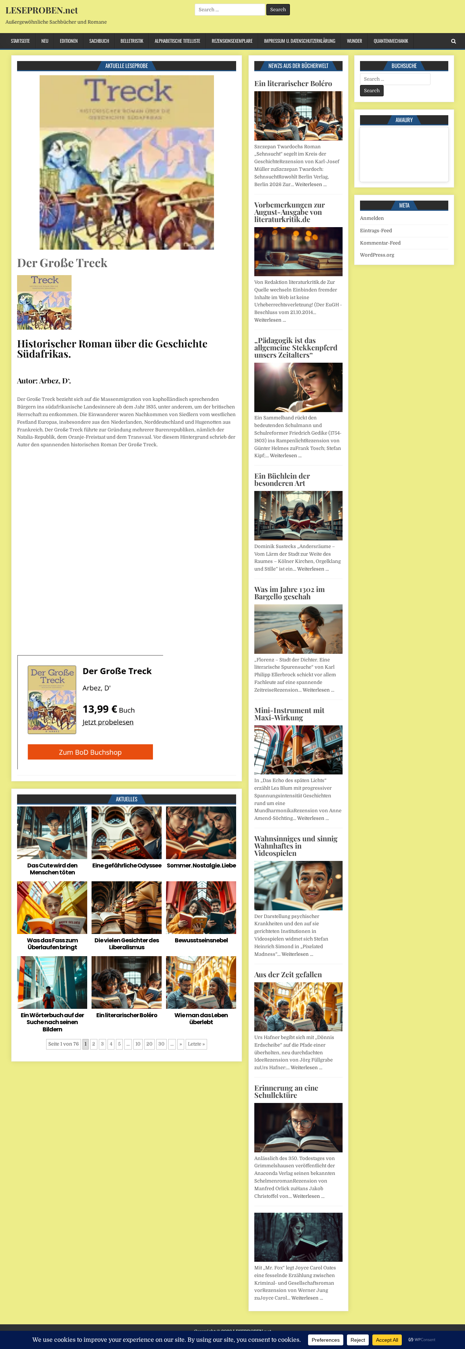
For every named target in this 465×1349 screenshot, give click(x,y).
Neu (44, 40)
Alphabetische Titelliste (177, 40)
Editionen (69, 40)
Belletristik (132, 40)
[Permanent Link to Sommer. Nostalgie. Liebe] (201, 832)
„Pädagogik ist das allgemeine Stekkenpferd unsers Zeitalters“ (295, 347)
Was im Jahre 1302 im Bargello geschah (289, 592)
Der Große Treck (62, 262)
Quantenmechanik (391, 40)
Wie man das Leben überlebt (201, 1018)
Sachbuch (99, 40)
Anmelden (372, 218)
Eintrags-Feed (376, 230)
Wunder (354, 40)
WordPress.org (377, 255)
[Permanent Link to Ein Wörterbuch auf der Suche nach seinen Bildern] (52, 982)
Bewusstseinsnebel (201, 940)
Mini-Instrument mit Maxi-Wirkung (289, 713)
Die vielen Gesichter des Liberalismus (126, 943)
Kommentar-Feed (380, 243)
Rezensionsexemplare (232, 40)
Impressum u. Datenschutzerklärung (299, 40)
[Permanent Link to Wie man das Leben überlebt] (201, 982)
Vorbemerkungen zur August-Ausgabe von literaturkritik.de (289, 212)
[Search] (453, 41)
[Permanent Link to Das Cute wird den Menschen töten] (52, 832)
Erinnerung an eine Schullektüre (286, 1091)
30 (161, 1044)
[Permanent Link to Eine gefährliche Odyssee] (127, 832)
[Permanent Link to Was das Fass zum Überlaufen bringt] (52, 907)
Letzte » (196, 1044)
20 (149, 1044)
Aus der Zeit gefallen (288, 974)
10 (138, 1044)
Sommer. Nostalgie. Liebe (201, 865)
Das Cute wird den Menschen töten (52, 869)
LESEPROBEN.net (41, 10)
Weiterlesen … (311, 184)
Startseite (20, 40)
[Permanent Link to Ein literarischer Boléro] (127, 982)
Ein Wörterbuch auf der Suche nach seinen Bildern (52, 1022)
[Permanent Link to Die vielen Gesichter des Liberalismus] (127, 907)
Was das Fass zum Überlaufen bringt (52, 943)
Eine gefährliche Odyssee (126, 865)
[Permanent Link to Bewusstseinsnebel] (201, 907)
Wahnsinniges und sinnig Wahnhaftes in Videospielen (295, 845)
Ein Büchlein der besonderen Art (282, 479)
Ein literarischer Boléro (126, 1015)
